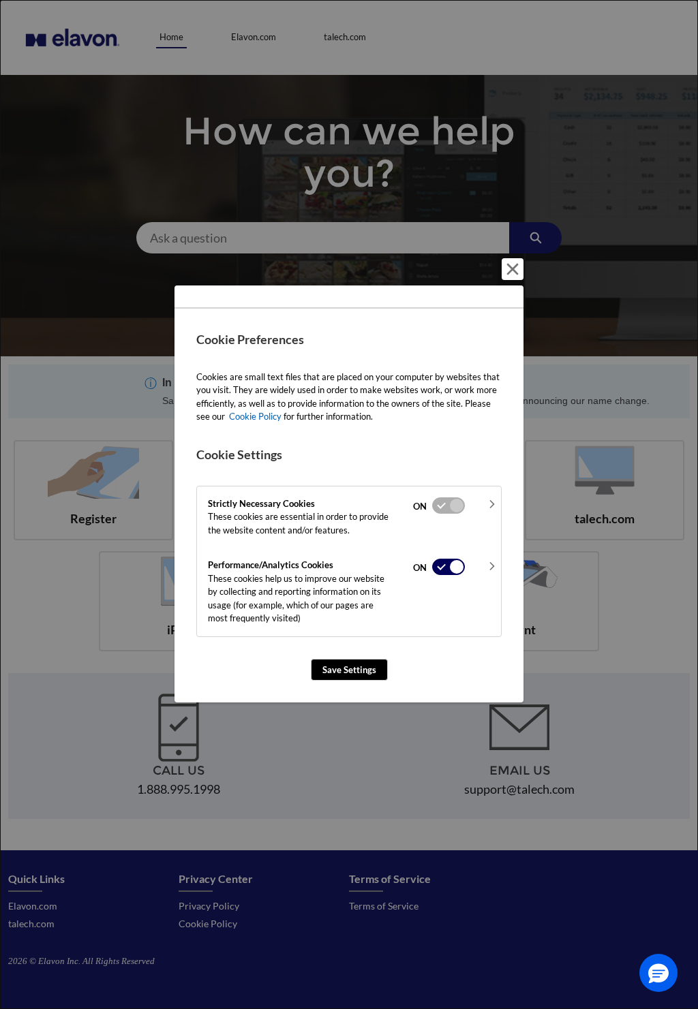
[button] (658, 973)
